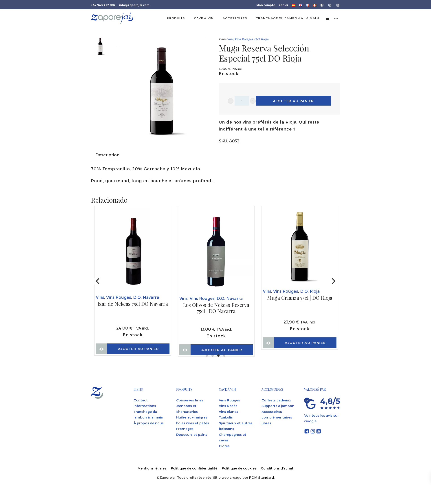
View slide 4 (224, 355)
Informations (145, 406)
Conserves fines (189, 400)
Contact (141, 400)
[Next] (333, 281)
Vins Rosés (228, 406)
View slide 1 (207, 355)
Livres (266, 423)
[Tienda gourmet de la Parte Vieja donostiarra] (112, 18)
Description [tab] (107, 154)
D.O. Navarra (146, 297)
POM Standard (261, 477)
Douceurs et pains (191, 434)
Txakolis (226, 417)
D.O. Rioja (261, 39)
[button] (230, 101)
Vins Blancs (228, 412)
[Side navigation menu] (336, 18)
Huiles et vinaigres (191, 417)
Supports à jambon (278, 406)
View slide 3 (218, 355)
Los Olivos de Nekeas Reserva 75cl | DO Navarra (216, 308)
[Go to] (322, 5)
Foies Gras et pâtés (192, 423)
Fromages (185, 429)
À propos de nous (149, 423)
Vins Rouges (244, 39)
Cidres (224, 446)
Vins (230, 39)
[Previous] (98, 281)
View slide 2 (212, 355)
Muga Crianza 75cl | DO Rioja (299, 298)
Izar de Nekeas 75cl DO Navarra (132, 304)
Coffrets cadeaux (276, 400)
